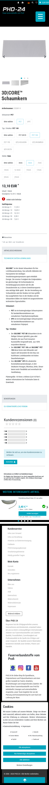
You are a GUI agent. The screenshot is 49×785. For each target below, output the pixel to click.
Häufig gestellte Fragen (16, 555)
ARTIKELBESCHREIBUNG (13, 250)
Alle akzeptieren (24, 747)
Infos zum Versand (14, 533)
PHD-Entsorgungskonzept (17, 548)
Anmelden (11, 570)
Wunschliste (8, 237)
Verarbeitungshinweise (16, 552)
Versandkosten (19, 242)
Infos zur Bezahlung (15, 537)
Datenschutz (12, 595)
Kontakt (10, 566)
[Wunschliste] (36, 2)
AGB (9, 592)
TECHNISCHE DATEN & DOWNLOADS (17, 258)
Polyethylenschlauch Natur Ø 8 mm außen (30, 498)
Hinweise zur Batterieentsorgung (19, 541)
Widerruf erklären (14, 614)
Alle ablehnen (25, 760)
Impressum (12, 606)
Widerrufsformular (14, 603)
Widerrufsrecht (13, 599)
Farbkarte (11, 544)
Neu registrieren (13, 574)
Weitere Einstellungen (24, 765)
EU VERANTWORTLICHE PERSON (15, 406)
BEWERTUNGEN (9, 399)
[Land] (29, 2)
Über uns (11, 584)
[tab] (24, 250)
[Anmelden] (18, 2)
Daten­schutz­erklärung (12, 726)
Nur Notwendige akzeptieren (24, 754)
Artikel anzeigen (32, 513)
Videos (10, 588)
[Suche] (33, 2)
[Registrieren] (23, 2)
